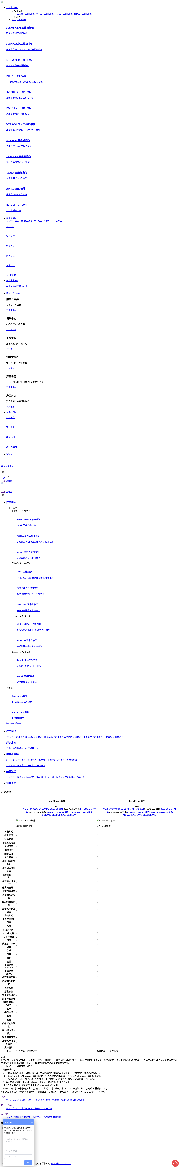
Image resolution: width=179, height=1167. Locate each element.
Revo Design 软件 (84, 812)
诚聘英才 (10, 454)
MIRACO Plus (49, 815)
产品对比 (30, 1108)
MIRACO (71, 815)
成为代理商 (38, 1117)
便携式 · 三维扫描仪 (45, 14)
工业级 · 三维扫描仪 (26, 14)
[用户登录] (3, 473)
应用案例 (12, 218)
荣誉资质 (57, 1117)
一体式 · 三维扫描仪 (64, 14)
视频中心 (39, 1108)
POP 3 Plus (61, 815)
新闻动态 (19, 1117)
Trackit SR (28, 809)
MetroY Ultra (45, 809)
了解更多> (11, 310)
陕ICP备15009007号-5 (61, 1163)
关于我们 (12, 412)
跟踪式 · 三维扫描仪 (83, 14)
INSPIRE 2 (52, 812)
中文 (3, 481)
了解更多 (10, 368)
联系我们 (28, 1117)
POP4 (36, 809)
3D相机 (81, 1100)
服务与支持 (13, 293)
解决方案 (12, 280)
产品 (3, 1097)
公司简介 (10, 1117)
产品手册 (48, 1108)
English (9, 481)
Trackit (73, 812)
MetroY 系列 (63, 812)
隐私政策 (48, 1117)
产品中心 (12, 7)
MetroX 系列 (57, 809)
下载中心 (21, 1108)
